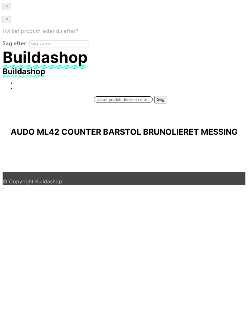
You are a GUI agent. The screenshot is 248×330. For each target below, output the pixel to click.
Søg (161, 99)
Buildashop (48, 181)
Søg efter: (15, 43)
